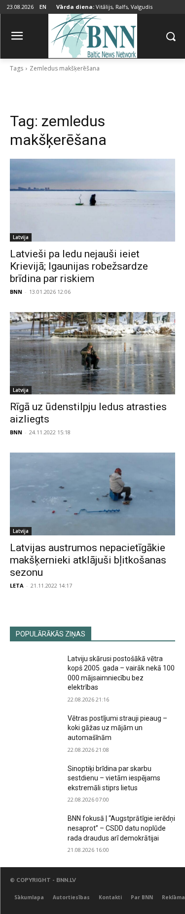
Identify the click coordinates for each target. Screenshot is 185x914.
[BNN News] (92, 34)
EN (42, 6)
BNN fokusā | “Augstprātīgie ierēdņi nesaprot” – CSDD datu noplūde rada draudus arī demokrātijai (121, 828)
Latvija (21, 237)
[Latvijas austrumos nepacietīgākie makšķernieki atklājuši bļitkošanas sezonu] (92, 494)
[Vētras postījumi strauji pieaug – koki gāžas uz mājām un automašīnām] (35, 731)
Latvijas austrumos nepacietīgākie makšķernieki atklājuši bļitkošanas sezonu (88, 560)
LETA (17, 585)
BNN (16, 291)
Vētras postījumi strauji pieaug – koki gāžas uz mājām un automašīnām (117, 727)
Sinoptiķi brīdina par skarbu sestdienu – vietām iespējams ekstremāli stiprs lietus (114, 778)
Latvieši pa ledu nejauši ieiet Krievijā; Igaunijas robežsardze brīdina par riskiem (79, 266)
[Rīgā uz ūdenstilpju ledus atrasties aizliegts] (92, 353)
